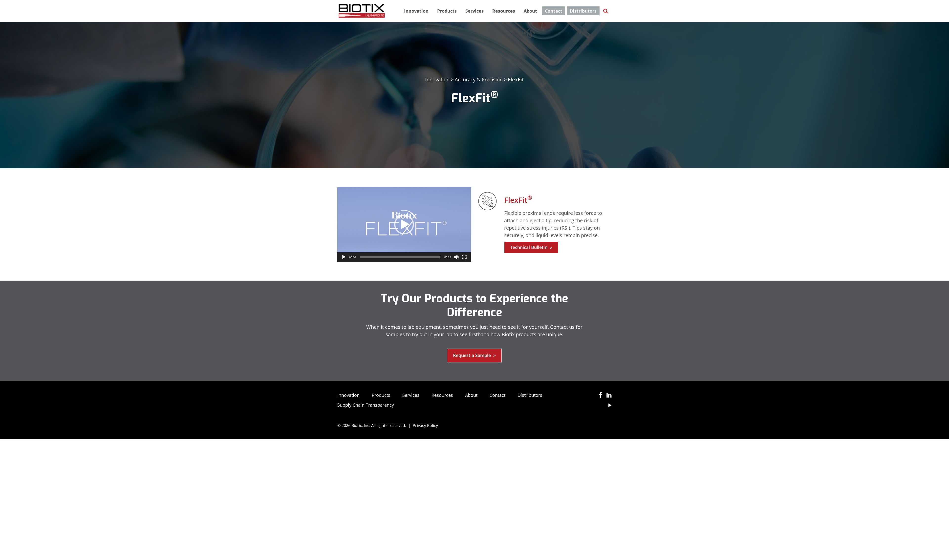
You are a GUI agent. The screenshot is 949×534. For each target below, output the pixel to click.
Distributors (583, 11)
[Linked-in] (607, 396)
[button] (404, 224)
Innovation (416, 11)
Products (447, 11)
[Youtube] (608, 405)
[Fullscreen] (464, 257)
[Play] (343, 257)
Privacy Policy (425, 425)
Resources (503, 11)
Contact (553, 11)
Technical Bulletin (531, 247)
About (530, 11)
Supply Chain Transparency (365, 405)
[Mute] (456, 257)
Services (474, 11)
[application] (404, 224)
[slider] (400, 257)
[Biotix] (361, 10)
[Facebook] (598, 396)
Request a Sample (474, 355)
